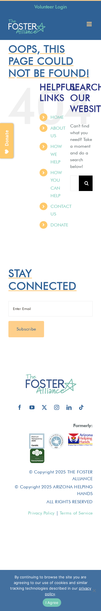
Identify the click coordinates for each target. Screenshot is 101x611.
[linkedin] (69, 407)
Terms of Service (76, 513)
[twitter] (44, 407)
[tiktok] (81, 407)
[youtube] (32, 407)
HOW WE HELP (56, 154)
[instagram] (56, 407)
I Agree (52, 602)
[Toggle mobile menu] (90, 24)
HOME (57, 117)
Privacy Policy (41, 513)
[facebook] (19, 407)
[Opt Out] (94, 590)
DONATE (59, 225)
